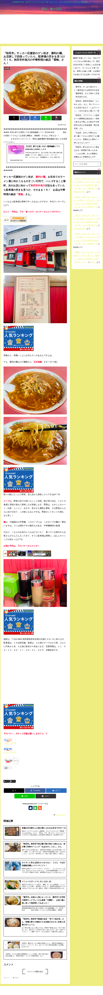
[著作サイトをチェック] (31, 808)
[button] (56, 118)
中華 (14, 781)
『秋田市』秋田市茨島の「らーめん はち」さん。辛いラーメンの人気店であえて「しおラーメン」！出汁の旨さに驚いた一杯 (87, 106)
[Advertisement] (51, 29)
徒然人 (93, 262)
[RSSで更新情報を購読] (40, 808)
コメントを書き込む (35, 972)
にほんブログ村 (10, 743)
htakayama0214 (79, 192)
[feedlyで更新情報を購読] (35, 808)
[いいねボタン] (6, 767)
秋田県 (7, 781)
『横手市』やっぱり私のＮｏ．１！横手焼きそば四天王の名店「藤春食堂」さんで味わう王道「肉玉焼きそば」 (86, 92)
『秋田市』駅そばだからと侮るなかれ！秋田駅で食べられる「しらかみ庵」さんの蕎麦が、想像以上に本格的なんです (86, 152)
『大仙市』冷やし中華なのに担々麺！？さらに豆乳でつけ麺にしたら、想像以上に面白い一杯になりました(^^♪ (86, 138)
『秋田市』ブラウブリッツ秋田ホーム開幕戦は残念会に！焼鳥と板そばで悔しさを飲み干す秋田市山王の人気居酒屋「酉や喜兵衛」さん (86, 122)
